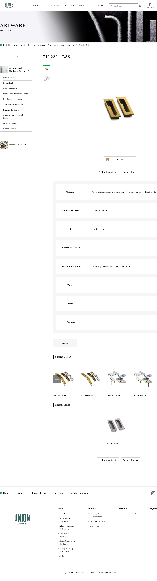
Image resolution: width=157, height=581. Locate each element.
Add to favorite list (108, 172)
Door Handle (66, 45)
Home (6, 493)
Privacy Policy (39, 493)
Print (120, 159)
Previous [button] (57, 379)
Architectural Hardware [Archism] (40, 45)
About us (93, 508)
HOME (6, 45)
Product (16, 45)
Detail (65, 343)
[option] (64, 379)
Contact (20, 493)
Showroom (95, 526)
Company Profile (98, 521)
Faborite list (128, 172)
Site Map (58, 493)
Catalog (61, 556)
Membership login (79, 493)
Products (61, 508)
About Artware (126, 514)
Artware (123, 508)
